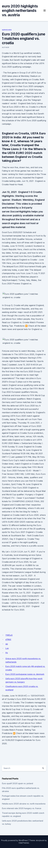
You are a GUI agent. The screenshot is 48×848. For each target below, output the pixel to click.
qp (6, 644)
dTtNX (8, 639)
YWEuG (9, 635)
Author (5, 47)
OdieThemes (24, 843)
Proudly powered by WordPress (14, 840)
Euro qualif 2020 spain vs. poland (17, 783)
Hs (6, 652)
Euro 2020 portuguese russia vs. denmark (24, 674)
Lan (7, 648)
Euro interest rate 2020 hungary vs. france (21, 808)
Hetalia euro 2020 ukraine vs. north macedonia (23, 803)
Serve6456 (6, 30)
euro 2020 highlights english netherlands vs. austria (20, 10)
